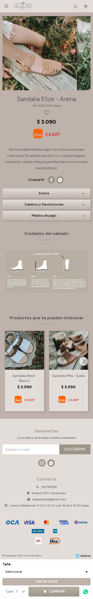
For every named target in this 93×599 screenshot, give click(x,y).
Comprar (57, 591)
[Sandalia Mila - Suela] (68, 350)
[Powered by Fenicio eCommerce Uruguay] (83, 555)
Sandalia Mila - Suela (68, 376)
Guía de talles (47, 581)
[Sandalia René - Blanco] (24, 350)
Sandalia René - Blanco (24, 378)
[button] (83, 361)
